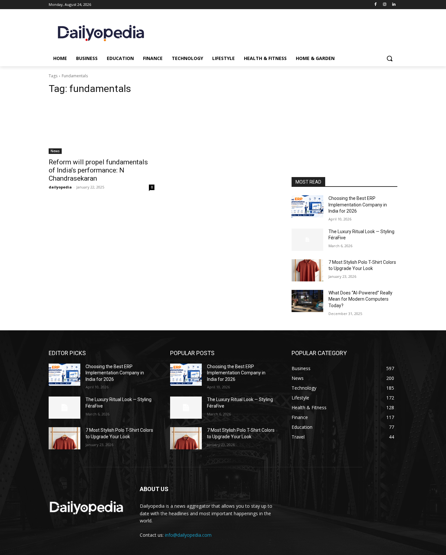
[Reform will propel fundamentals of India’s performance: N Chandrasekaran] (101, 127)
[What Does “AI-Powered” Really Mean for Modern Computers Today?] (307, 301)
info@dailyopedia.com (188, 535)
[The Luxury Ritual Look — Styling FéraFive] (307, 240)
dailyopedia (60, 187)
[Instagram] (384, 4)
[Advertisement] (344, 133)
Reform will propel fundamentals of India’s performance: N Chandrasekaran (98, 170)
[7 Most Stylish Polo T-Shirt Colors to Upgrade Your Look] (307, 270)
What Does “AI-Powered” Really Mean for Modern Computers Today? (360, 299)
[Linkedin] (393, 4)
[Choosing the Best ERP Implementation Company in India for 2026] (307, 206)
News (55, 151)
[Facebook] (375, 4)
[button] (389, 58)
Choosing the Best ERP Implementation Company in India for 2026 (357, 205)
